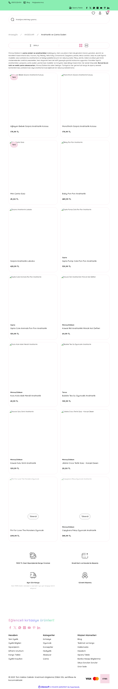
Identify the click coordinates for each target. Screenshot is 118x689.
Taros (64, 392)
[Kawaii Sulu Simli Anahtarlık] (33, 433)
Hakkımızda (83, 647)
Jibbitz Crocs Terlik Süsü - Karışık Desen (80, 463)
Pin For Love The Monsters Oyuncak (27, 530)
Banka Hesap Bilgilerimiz (89, 659)
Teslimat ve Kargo (86, 643)
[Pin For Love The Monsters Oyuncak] (33, 501)
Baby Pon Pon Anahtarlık (74, 193)
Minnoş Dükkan (68, 325)
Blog (80, 639)
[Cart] (107, 13)
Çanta (46, 659)
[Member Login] (100, 13)
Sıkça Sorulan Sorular (88, 662)
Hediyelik (47, 651)
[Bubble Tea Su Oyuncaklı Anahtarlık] (85, 366)
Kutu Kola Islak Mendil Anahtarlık (25, 395)
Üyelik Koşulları (15, 659)
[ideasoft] (44, 687)
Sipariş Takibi (84, 655)
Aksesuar (47, 655)
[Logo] (59, 612)
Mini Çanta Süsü (17, 193)
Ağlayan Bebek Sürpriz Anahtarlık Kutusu (29, 126)
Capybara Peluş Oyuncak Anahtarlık (79, 530)
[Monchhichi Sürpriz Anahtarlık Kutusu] (85, 97)
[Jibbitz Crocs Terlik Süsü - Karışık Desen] (85, 433)
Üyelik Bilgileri (14, 643)
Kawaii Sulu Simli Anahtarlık (23, 463)
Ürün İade (82, 666)
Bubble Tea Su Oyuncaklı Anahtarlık (78, 395)
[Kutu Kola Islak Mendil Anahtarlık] (33, 366)
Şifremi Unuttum (16, 651)
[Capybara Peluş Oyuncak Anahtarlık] (85, 501)
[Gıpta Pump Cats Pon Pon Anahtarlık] (85, 231)
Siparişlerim (13, 647)
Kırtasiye (47, 639)
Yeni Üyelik (13, 639)
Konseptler (48, 647)
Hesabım (82, 651)
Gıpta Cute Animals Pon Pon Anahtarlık (28, 328)
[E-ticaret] (58, 687)
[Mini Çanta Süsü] (33, 164)
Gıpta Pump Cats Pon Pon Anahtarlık (79, 261)
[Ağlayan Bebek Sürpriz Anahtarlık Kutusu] (33, 97)
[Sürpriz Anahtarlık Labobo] (33, 231)
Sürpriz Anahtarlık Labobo (22, 261)
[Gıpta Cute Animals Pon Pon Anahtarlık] (33, 299)
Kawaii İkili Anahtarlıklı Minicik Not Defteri (81, 328)
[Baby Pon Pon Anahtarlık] (85, 164)
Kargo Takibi (14, 655)
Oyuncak (47, 643)
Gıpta (64, 258)
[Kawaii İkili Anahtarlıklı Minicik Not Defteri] (85, 299)
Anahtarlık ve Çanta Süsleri (53, 34)
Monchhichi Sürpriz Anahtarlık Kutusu (79, 126)
